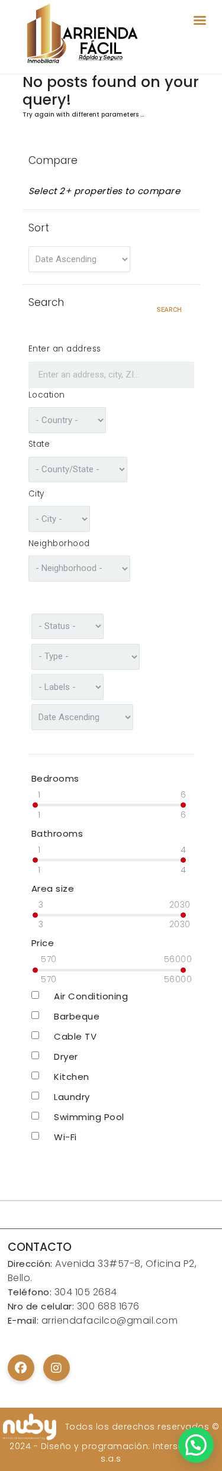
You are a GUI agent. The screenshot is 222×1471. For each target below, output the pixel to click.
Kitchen (71, 1076)
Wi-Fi (65, 1137)
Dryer (66, 1056)
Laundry (72, 1097)
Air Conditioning (91, 996)
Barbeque (76, 1016)
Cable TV (75, 1036)
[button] (196, 1445)
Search (169, 310)
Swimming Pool (89, 1117)
